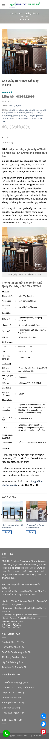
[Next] (47, 520)
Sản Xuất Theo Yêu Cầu (13, 642)
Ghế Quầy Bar (32, 13)
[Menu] (3, 4)
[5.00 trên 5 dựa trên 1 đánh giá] (24, 92)
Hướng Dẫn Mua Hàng (13, 702)
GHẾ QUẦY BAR (19, 113)
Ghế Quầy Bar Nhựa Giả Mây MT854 (12, 526)
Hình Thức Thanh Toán (13, 712)
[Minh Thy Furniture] (24, 4)
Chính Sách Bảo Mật (12, 697)
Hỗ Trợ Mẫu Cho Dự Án (13, 647)
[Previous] (2, 520)
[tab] (24, 137)
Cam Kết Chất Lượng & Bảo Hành (18, 687)
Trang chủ (16, 13)
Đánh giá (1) (7, 143)
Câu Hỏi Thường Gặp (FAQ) (15, 682)
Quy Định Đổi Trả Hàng (13, 692)
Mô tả (5, 137)
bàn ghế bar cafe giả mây (18, 110)
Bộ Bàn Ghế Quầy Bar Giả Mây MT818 (35, 526)
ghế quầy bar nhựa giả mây (20, 118)
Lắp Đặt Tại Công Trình (13, 662)
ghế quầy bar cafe (33, 113)
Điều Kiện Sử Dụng (11, 707)
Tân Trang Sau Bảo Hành (14, 657)
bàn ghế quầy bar (35, 110)
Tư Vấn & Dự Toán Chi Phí (14, 667)
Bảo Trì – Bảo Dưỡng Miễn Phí (16, 652)
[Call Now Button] (6, 733)
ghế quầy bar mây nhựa (22, 115)
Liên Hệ (7, 532)
